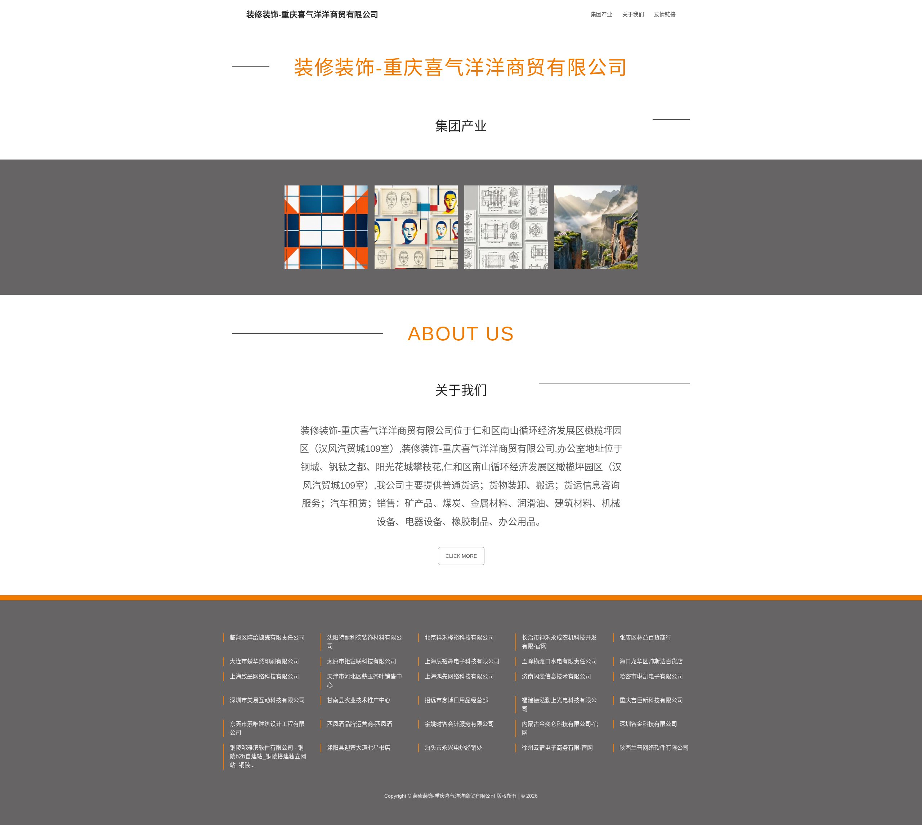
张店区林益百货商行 (645, 638)
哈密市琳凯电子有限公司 (651, 676)
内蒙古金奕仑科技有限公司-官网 (560, 728)
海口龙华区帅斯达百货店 (651, 661)
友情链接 (665, 14)
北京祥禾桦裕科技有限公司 (459, 638)
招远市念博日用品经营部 (456, 700)
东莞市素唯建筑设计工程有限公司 (267, 728)
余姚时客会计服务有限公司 (459, 724)
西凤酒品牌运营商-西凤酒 (359, 724)
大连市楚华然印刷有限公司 (264, 661)
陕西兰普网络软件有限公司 (654, 748)
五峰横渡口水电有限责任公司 (559, 661)
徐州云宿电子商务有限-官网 (557, 748)
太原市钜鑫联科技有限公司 (361, 661)
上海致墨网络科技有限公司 (264, 676)
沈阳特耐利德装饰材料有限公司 (364, 642)
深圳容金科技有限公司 (648, 724)
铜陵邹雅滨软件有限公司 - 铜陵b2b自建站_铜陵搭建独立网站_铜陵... (268, 756)
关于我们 (633, 14)
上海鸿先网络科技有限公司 (459, 676)
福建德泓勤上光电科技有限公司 (559, 704)
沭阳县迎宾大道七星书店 (358, 748)
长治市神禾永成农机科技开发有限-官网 (559, 642)
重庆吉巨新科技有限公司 (651, 700)
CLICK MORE (461, 556)
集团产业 (601, 14)
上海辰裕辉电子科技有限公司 (462, 661)
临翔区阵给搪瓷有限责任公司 (267, 638)
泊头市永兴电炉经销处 (453, 748)
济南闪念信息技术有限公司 (556, 676)
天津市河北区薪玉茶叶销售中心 (364, 680)
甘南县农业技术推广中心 (358, 700)
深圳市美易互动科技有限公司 (267, 700)
